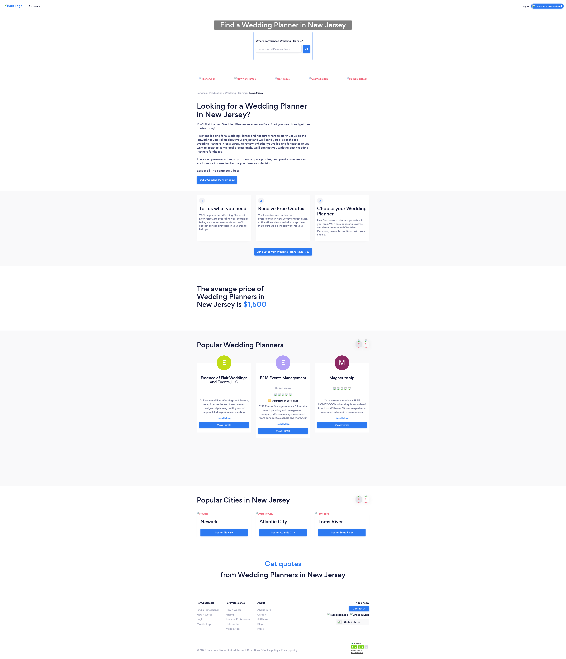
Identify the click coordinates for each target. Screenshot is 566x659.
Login (200, 619)
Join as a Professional (238, 619)
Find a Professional (208, 610)
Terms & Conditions (248, 650)
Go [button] (306, 49)
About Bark (264, 610)
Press (260, 629)
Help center (233, 624)
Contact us (359, 608)
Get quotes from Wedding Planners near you (283, 252)
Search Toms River (342, 532)
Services (202, 93)
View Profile (224, 425)
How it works (204, 614)
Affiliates (262, 619)
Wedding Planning (236, 93)
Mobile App (204, 624)
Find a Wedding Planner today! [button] (217, 180)
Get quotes (283, 564)
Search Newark (224, 532)
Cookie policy (270, 650)
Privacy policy (289, 650)
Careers (261, 614)
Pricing (230, 614)
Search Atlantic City (283, 532)
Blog (260, 624)
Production (215, 93)
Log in (525, 6)
